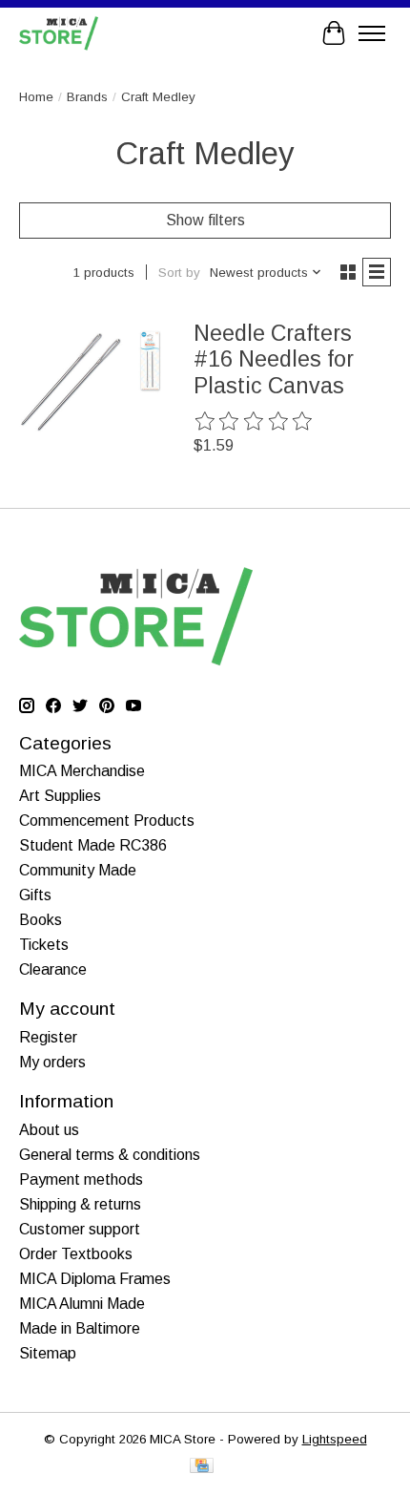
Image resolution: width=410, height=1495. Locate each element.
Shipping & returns (80, 1204)
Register (48, 1037)
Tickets (44, 945)
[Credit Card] (202, 1467)
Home (36, 97)
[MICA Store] (58, 33)
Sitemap (47, 1353)
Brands (87, 97)
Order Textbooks (76, 1254)
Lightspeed (334, 1439)
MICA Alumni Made (82, 1303)
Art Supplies (60, 796)
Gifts (35, 895)
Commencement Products (107, 820)
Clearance (53, 969)
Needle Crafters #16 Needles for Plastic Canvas (274, 359)
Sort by (179, 272)
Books (40, 920)
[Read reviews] (255, 422)
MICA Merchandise (82, 771)
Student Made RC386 (93, 845)
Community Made (77, 870)
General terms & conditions (109, 1155)
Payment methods (81, 1179)
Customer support (79, 1229)
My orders (52, 1062)
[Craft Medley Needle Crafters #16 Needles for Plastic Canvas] (91, 381)
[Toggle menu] (372, 33)
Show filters (205, 220)
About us (49, 1130)
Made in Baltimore (79, 1328)
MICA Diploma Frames (95, 1279)
